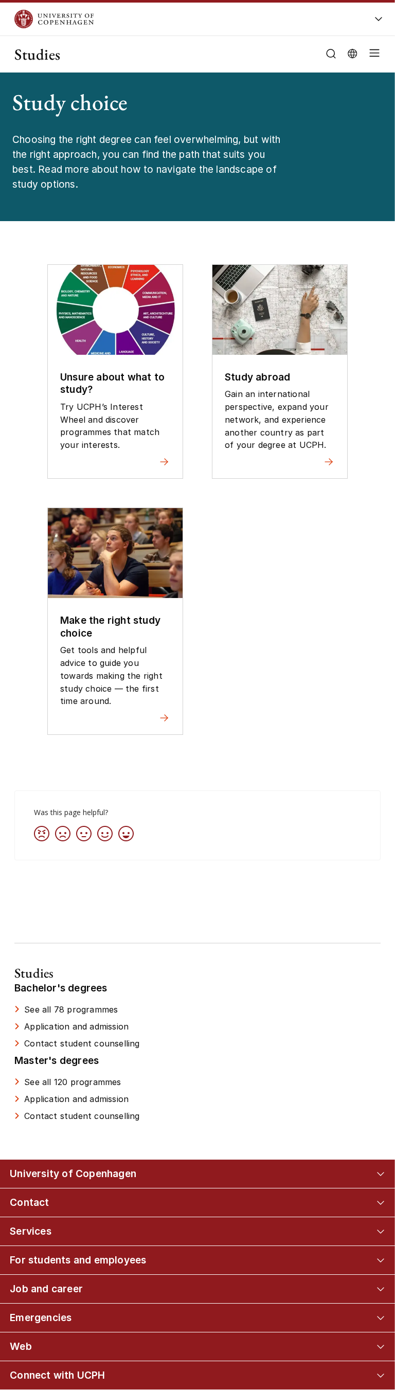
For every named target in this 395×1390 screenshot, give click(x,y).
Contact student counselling (81, 1043)
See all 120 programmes (72, 1082)
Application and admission (76, 1026)
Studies (37, 54)
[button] (372, 54)
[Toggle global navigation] (378, 21)
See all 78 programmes (71, 1009)
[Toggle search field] (330, 53)
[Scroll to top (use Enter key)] (369, 1310)
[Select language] (352, 52)
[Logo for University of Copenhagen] (165, 19)
